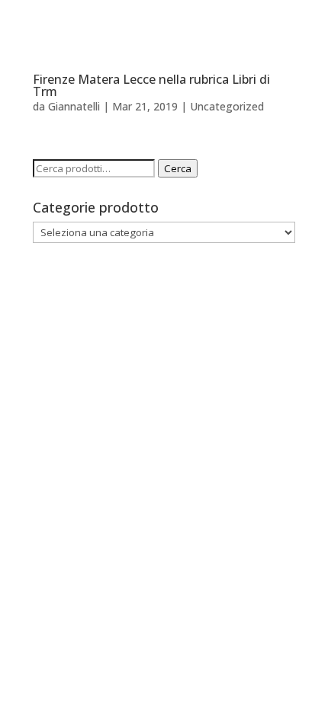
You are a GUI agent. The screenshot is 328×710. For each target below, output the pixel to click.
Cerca (177, 168)
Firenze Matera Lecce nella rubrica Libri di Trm (151, 85)
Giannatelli (74, 106)
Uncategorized (227, 106)
